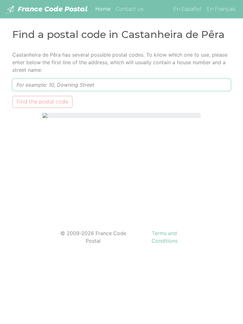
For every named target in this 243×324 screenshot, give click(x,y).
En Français (221, 9)
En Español (187, 9)
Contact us (129, 9)
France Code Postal (52, 9)
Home (104, 9)
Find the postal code (42, 102)
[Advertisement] (121, 170)
